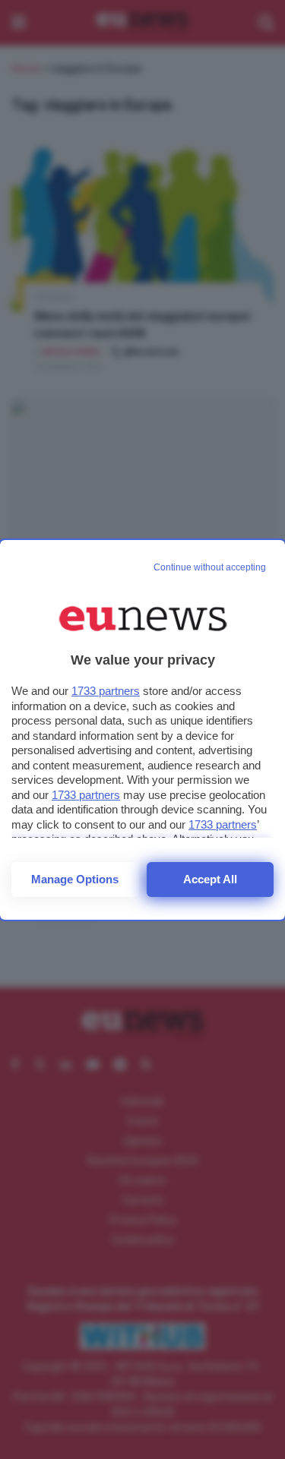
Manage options (75, 879)
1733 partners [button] (105, 690)
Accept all (210, 879)
